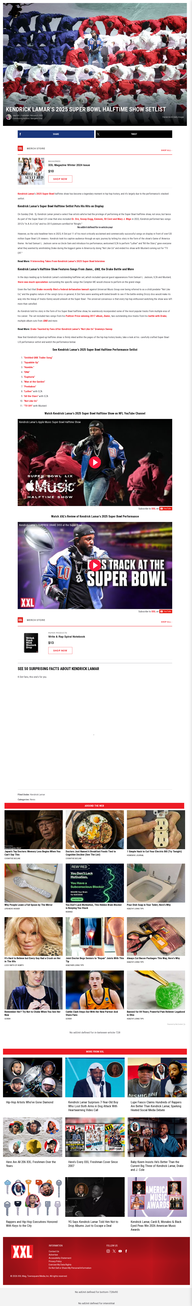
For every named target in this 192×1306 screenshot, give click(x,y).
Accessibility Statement (60, 1258)
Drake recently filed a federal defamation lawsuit (63, 289)
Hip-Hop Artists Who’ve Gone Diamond (29, 1102)
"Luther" (28, 391)
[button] (95, 171)
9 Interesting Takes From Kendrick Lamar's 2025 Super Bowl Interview (67, 261)
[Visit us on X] (115, 1251)
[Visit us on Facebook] (127, 1251)
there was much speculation (33, 281)
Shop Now (60, 179)
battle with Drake (157, 315)
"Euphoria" (29, 376)
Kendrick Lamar (26, 193)
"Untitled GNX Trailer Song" (38, 357)
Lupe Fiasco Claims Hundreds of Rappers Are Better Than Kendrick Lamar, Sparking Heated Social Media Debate (156, 1106)
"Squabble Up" (31, 362)
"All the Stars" (31, 396)
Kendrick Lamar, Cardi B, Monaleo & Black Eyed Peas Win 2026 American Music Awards (156, 1225)
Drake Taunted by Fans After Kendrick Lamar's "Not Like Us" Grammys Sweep (71, 329)
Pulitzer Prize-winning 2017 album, (85, 315)
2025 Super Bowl (45, 193)
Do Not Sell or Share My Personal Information (70, 1268)
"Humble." (29, 367)
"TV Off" (28, 405)
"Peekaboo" (30, 386)
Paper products (57, 633)
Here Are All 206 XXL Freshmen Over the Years (31, 1164)
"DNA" (27, 372)
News (32, 799)
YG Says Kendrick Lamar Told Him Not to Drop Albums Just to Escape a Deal (93, 1224)
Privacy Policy (55, 1261)
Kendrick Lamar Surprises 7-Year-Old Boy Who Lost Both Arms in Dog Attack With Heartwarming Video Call (93, 1106)
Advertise (53, 1255)
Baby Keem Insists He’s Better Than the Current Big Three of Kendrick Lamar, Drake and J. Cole (157, 1166)
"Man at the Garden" (34, 381)
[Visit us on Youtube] (121, 1251)
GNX (45, 320)
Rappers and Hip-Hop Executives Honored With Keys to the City (31, 1224)
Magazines (54, 161)
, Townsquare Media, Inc (37, 1276)
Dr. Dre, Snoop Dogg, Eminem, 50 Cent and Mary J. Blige (101, 218)
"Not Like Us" (31, 400)
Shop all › (166, 150)
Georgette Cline (36, 118)
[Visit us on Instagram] (109, 1251)
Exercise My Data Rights (60, 1264)
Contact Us (54, 1251)
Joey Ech (16, 115)
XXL (154, 508)
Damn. (107, 315)
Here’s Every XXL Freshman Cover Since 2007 (93, 1164)
